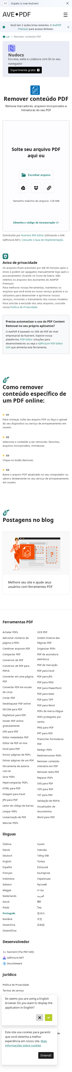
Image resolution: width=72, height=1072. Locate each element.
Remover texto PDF (48, 772)
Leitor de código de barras (18, 805)
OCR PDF (42, 632)
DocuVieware (14, 963)
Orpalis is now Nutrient (24, 3)
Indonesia (8, 878)
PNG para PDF (45, 727)
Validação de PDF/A (48, 800)
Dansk (6, 849)
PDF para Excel (45, 670)
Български (43, 873)
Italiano (7, 884)
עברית (40, 890)
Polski (6, 907)
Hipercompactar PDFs (15, 782)
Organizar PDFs (46, 648)
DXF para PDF (10, 731)
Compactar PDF (11, 654)
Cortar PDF (9, 697)
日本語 (41, 924)
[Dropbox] (36, 188)
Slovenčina (9, 924)
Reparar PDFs (45, 777)
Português (9, 913)
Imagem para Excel (14, 794)
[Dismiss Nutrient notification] (67, 3)
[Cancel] (39, 1017)
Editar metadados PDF (15, 737)
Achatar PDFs (10, 632)
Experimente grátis (23, 70)
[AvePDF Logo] (17, 14)
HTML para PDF (11, 788)
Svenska (42, 849)
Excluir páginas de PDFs (17, 754)
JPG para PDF (10, 800)
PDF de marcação (47, 665)
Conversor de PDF (13, 660)
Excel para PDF (11, 748)
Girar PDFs (9, 776)
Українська (44, 878)
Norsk (6, 901)
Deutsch (7, 855)
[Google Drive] (23, 188)
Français (7, 873)
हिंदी (39, 901)
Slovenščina (9, 930)
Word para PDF (46, 817)
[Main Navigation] (65, 14)
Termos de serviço (13, 990)
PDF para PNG (45, 682)
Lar (8, 36)
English (7, 861)
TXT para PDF (45, 795)
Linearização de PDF (14, 817)
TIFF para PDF (45, 789)
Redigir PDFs (44, 749)
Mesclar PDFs (10, 823)
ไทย (39, 907)
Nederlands (9, 896)
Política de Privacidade (23, 307)
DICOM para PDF (12, 709)
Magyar (7, 890)
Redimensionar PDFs (49, 755)
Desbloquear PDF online (17, 703)
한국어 (41, 913)
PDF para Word (46, 705)
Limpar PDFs (10, 811)
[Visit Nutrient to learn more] (5, 3)
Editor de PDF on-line (15, 743)
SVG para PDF (45, 783)
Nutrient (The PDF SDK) (20, 952)
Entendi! (46, 1055)
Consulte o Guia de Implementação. (43, 239)
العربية (40, 896)
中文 (39, 919)
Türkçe (41, 861)
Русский (42, 884)
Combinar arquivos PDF (16, 648)
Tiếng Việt (43, 855)
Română (7, 919)
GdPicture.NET (15, 957)
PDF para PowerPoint (49, 688)
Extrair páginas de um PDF (18, 760)
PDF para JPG (44, 676)
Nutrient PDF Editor (32, 235)
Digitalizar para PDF (14, 715)
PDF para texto (45, 693)
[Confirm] (48, 1017)
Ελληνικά (42, 867)
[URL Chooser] (49, 188)
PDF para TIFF (45, 699)
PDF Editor (26, 339)
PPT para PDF (45, 733)
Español (7, 867)
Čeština (7, 844)
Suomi (41, 844)
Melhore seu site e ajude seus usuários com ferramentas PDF (30, 584)
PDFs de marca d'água (50, 711)
